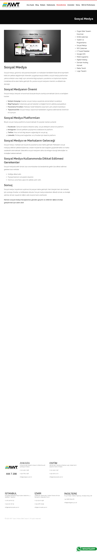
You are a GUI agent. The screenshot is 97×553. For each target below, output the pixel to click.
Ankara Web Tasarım (23, 518)
